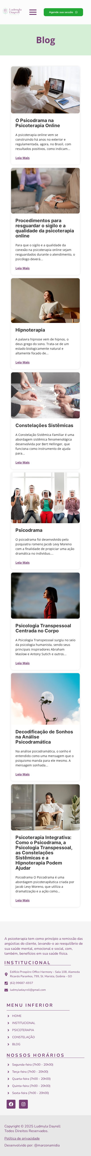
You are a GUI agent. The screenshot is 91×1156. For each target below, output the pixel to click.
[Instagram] (23, 1104)
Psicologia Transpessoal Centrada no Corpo (43, 628)
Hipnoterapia (30, 330)
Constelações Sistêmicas (44, 425)
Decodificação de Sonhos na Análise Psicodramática (44, 737)
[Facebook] (11, 1104)
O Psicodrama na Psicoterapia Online (37, 123)
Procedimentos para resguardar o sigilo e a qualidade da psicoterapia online (44, 228)
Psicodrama (28, 530)
